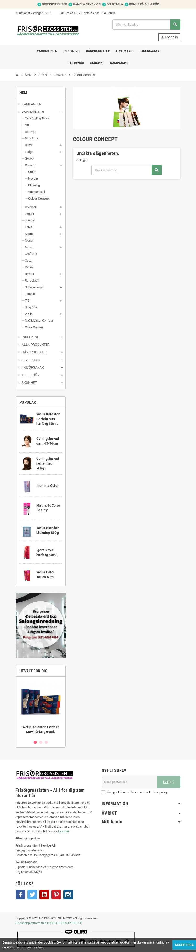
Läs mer (63, 831)
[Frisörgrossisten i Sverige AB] (49, 30)
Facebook (20, 894)
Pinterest (56, 894)
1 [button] (35, 742)
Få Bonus (109, 13)
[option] (40, 708)
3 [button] (46, 742)
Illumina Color (47, 486)
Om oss (69, 13)
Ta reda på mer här (29, 947)
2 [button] (40, 742)
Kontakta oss (90, 13)
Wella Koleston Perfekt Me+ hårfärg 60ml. (48, 419)
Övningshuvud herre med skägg (47, 463)
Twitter (32, 894)
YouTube (44, 894)
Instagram (68, 894)
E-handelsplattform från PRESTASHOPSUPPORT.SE (49, 923)
